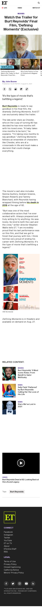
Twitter (7, 537)
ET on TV (8, 543)
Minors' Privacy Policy (14, 572)
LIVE (5, 8)
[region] (21, 47)
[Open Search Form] (39, 3)
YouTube (8, 540)
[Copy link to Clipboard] (27, 89)
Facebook (8, 532)
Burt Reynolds (9, 106)
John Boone (11, 81)
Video (20, 8)
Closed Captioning (12, 567)
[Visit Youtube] (26, 583)
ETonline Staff (10, 549)
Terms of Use (10, 561)
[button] (21, 463)
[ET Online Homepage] (5, 3)
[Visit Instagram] (19, 584)
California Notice (11, 570)
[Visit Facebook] (6, 584)
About (6, 546)
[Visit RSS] (33, 584)
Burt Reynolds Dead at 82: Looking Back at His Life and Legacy (20, 480)
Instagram (8, 535)
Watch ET (36, 8)
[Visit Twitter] (13, 584)
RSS (6, 551)
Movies (21, 13)
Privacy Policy (10, 564)
